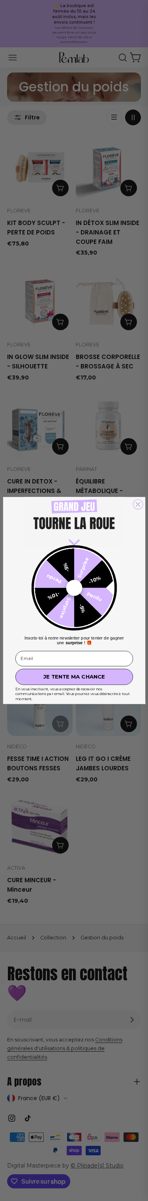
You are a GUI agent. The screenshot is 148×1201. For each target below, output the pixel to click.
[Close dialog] (138, 504)
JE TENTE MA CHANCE (74, 677)
